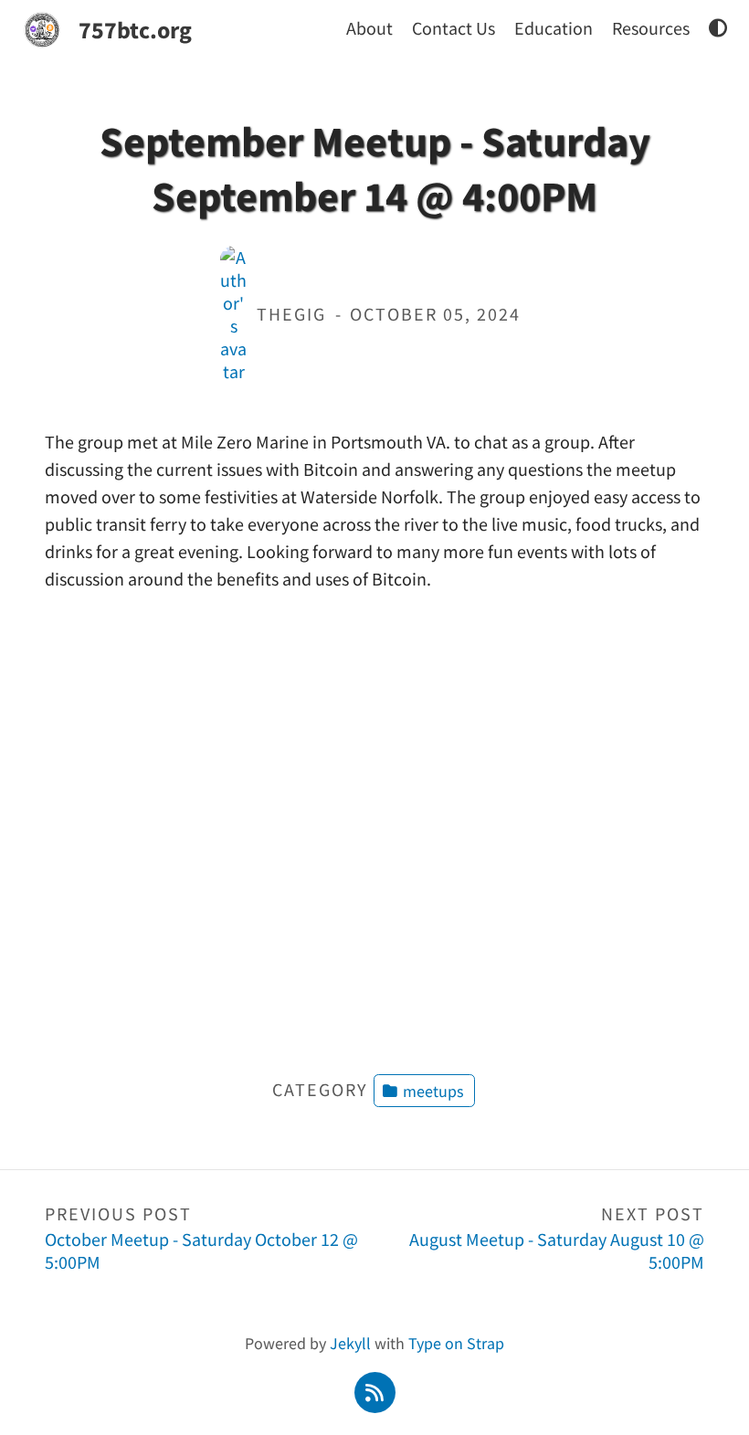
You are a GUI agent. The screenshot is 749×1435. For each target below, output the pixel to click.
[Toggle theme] (718, 27)
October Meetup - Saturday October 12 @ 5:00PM (201, 1237)
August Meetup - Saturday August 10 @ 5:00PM (556, 1237)
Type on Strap (456, 1343)
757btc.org (135, 30)
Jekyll (350, 1343)
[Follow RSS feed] (374, 1390)
